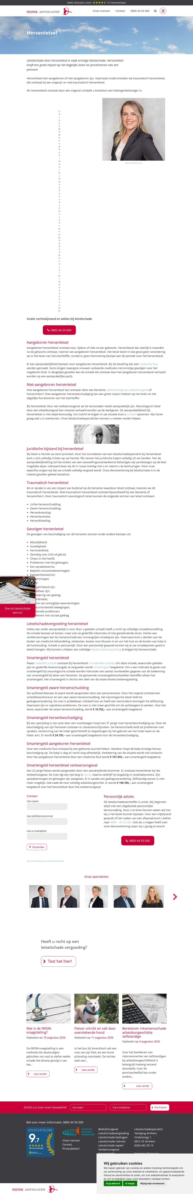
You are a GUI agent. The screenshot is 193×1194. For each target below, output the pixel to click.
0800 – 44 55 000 (120, 822)
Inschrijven (160, 1107)
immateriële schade (101, 663)
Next (175, 896)
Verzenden (38, 847)
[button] (59, 330)
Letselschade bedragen (113, 1137)
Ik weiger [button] (130, 1183)
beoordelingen (96, 2)
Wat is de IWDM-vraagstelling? (39, 1030)
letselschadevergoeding (106, 649)
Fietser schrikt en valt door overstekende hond (95, 1030)
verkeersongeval (117, 390)
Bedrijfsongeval (108, 1129)
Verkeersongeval (108, 1149)
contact (131, 414)
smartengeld (101, 667)
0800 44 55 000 (140, 11)
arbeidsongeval (138, 390)
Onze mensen (101, 11)
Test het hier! (60, 961)
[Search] (155, 11)
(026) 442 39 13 (143, 1145)
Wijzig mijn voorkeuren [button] (152, 1183)
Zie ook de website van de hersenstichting (45, 861)
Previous (18, 896)
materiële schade (46, 663)
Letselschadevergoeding (113, 1133)
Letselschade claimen (112, 1141)
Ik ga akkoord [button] (113, 1183)
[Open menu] (163, 11)
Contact (120, 11)
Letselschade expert (110, 1145)
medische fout (149, 364)
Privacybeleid (70, 1148)
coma (87, 774)
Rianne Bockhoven (133, 163)
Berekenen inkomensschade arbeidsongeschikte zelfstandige (144, 1032)
